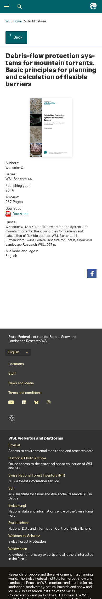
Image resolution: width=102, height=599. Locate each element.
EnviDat (14, 445)
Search (19, 6)
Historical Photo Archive (27, 458)
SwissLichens (18, 523)
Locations (16, 364)
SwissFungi (17, 506)
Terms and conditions (25, 393)
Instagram (48, 402)
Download (21, 214)
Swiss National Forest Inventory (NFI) (36, 476)
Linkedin (24, 402)
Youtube (11, 402)
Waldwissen (17, 549)
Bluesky (36, 402)
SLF (11, 418)
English (13, 352)
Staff (12, 374)
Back (18, 38)
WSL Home (13, 21)
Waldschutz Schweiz (24, 536)
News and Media (21, 383)
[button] (92, 273)
